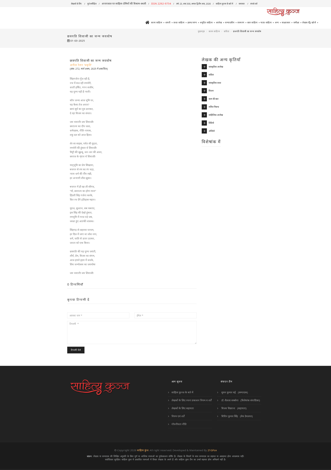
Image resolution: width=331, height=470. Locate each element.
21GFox (212, 450)
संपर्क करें (254, 3)
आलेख (220, 22)
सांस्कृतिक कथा (215, 82)
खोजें (315, 22)
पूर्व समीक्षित (92, 3)
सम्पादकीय (231, 22)
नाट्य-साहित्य (267, 22)
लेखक (305, 22)
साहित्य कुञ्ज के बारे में (225, 3)
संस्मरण (242, 22)
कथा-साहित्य (180, 22)
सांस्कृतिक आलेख (216, 66)
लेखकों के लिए (76, 3)
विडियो (211, 122)
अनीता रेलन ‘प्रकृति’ (81, 65)
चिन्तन (211, 90)
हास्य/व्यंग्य (193, 22)
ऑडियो (212, 130)
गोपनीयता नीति (179, 424)
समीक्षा (297, 22)
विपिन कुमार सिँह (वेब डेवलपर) (237, 416)
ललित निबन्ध (214, 106)
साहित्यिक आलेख (216, 114)
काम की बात (213, 98)
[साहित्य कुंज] (283, 12)
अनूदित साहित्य (207, 22)
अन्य (278, 22)
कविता (226, 31)
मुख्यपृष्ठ (201, 31)
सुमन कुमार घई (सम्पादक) (234, 392)
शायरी (169, 22)
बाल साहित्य (253, 22)
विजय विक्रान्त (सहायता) (234, 408)
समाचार (242, 3)
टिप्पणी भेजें (76, 350)
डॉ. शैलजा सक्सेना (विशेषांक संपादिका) (240, 400)
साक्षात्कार (287, 22)
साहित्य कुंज (142, 450)
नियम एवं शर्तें (178, 416)
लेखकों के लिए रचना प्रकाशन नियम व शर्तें (192, 400)
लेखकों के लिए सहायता (183, 408)
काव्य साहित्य (158, 22)
